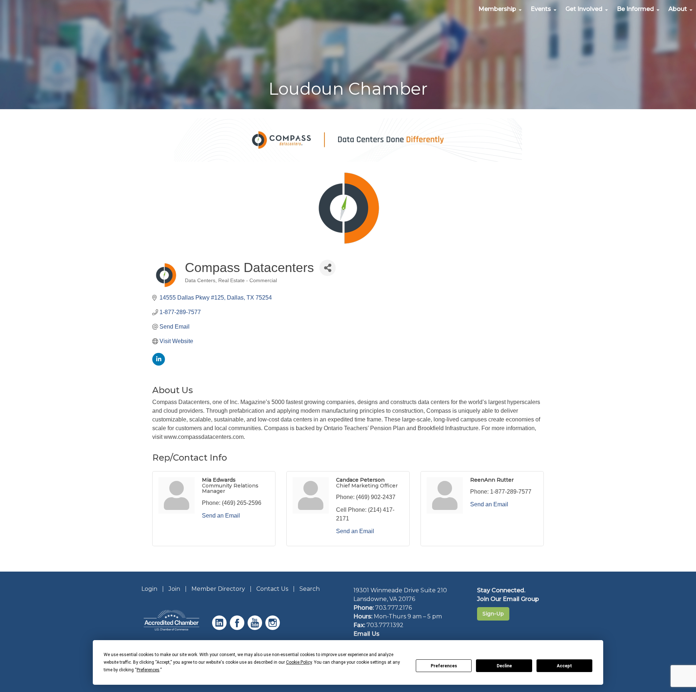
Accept (564, 665)
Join (174, 588)
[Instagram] (273, 628)
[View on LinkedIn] (158, 364)
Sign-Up (493, 613)
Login (149, 588)
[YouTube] (256, 628)
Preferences (444, 665)
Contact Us (272, 588)
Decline (504, 665)
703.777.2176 (393, 607)
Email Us (366, 633)
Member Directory (218, 588)
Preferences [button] (148, 669)
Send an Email (221, 515)
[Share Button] (327, 268)
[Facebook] (238, 628)
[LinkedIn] (220, 628)
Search (309, 588)
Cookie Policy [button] (299, 662)
